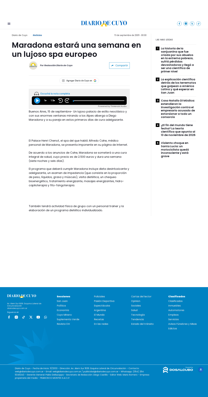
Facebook (9, 317)
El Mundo (99, 315)
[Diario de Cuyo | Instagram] (186, 23)
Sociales (136, 305)
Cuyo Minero (64, 315)
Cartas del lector (141, 296)
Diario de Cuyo (19, 35)
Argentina (100, 310)
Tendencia (137, 319)
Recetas (99, 319)
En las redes (101, 324)
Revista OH (63, 324)
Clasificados (175, 301)
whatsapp (45, 317)
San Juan (62, 301)
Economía (63, 310)
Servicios (173, 319)
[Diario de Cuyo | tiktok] (198, 23)
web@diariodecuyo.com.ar (29, 371)
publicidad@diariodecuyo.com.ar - (102, 371)
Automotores (176, 310)
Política (61, 305)
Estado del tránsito (142, 324)
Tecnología (138, 315)
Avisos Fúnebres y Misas (182, 324)
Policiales (99, 296)
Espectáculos (102, 305)
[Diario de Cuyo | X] (192, 23)
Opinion (135, 301)
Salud (134, 310)
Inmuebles (174, 305)
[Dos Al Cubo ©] (178, 372)
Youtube (38, 317)
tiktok (23, 317)
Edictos (172, 328)
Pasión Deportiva (104, 301)
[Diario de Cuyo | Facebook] (179, 23)
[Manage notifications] (200, 369)
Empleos (173, 315)
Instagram (16, 317)
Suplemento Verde (68, 319)
